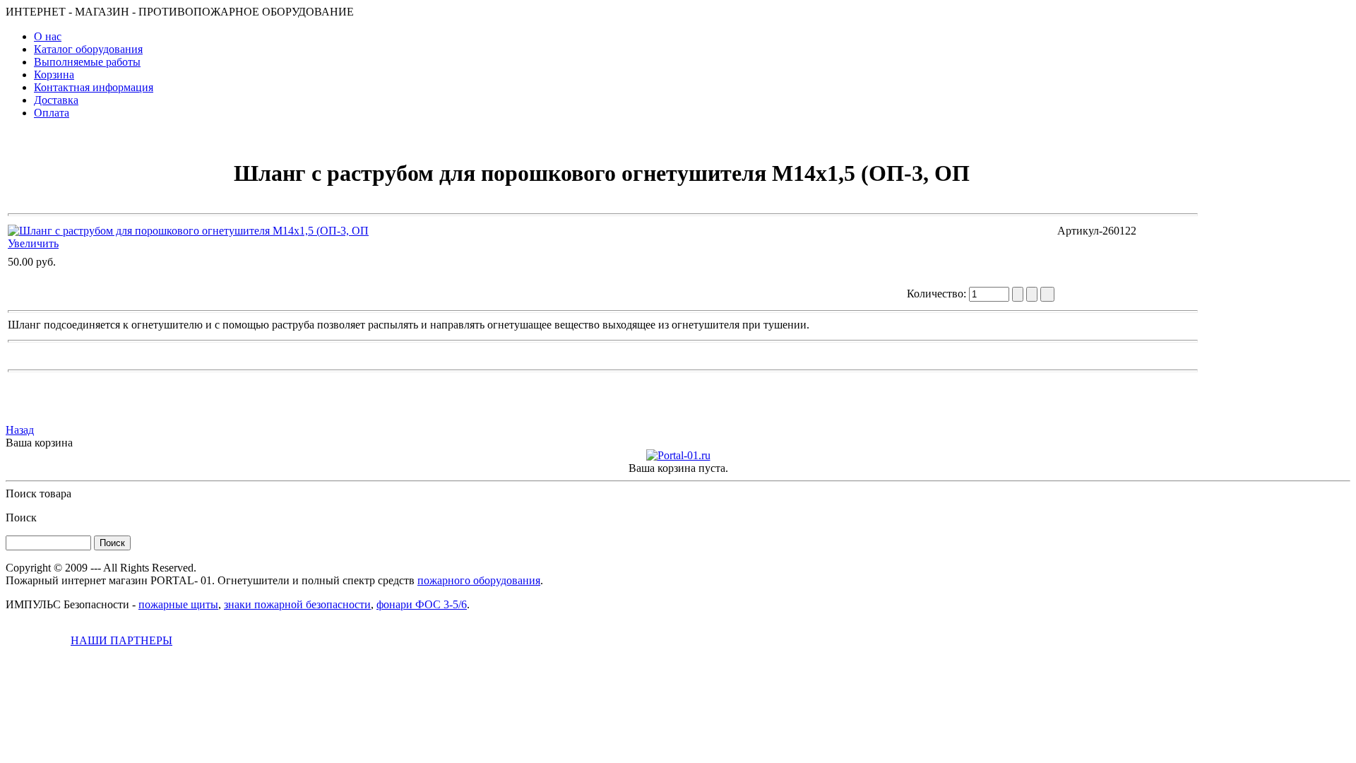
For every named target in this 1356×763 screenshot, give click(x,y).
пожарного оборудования (478, 580)
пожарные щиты (178, 604)
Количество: (938, 294)
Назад (20, 430)
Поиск (21, 517)
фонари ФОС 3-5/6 (421, 604)
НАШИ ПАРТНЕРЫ (121, 640)
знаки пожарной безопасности (297, 604)
